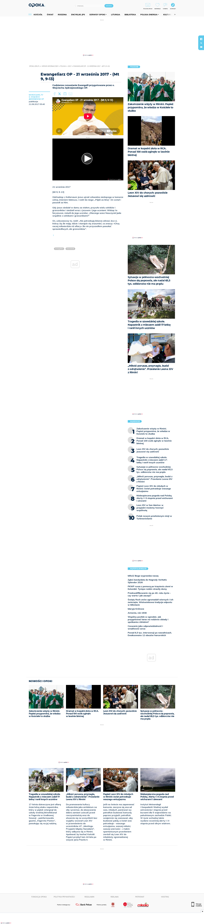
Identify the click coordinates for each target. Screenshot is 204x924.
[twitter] (201, 43)
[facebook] (201, 39)
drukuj (65, 94)
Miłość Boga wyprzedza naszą (143, 575)
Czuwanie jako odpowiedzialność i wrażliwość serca (145, 627)
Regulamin (89, 897)
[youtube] (201, 47)
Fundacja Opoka (39, 897)
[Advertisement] (102, 37)
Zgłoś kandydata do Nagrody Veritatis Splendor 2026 (147, 581)
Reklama (115, 897)
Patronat (139, 897)
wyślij (71, 94)
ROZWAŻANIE (70, 249)
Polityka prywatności (64, 897)
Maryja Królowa (136, 608)
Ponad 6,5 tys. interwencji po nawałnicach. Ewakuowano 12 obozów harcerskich (150, 634)
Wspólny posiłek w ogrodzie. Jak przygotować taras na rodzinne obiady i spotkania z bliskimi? (148, 619)
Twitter (60, 94)
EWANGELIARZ (59, 249)
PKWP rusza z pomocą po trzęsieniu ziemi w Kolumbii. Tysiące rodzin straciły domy (150, 587)
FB (54, 94)
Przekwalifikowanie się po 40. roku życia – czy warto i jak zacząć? (149, 594)
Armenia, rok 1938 (137, 612)
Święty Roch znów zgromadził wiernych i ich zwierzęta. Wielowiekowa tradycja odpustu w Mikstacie (150, 602)
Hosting (165, 897)
